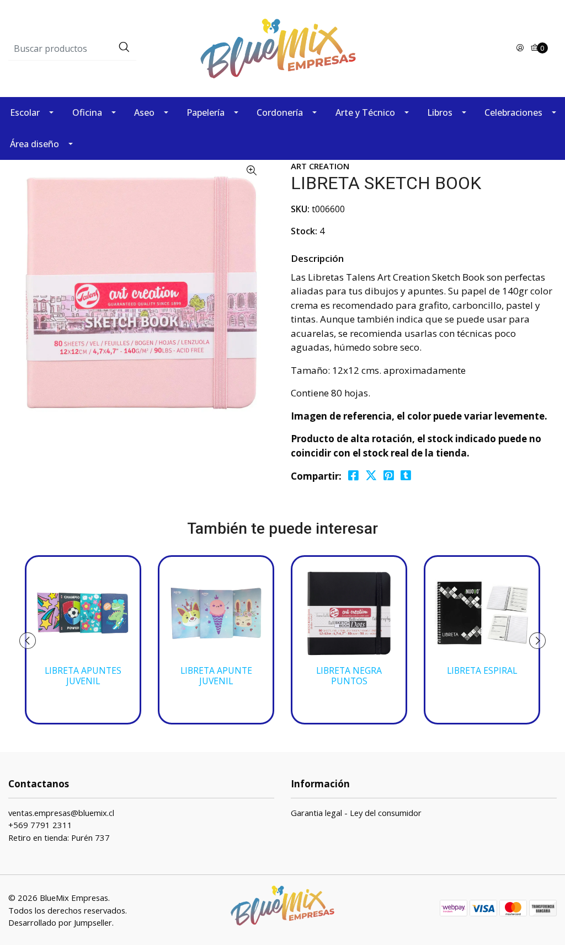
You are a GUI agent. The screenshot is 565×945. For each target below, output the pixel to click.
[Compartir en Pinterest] (388, 475)
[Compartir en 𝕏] (371, 475)
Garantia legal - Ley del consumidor (356, 812)
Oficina (87, 112)
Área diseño (34, 144)
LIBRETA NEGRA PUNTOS (349, 675)
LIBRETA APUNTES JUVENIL (83, 675)
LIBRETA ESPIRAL (482, 670)
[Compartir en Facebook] (353, 475)
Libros (439, 112)
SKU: (300, 209)
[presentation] (27, 640)
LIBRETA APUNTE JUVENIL (216, 675)
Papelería (205, 112)
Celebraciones (513, 112)
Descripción (317, 258)
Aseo (144, 112)
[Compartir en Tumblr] (406, 475)
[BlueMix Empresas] (282, 47)
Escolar (25, 112)
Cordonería (280, 112)
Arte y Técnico (365, 112)
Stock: (304, 231)
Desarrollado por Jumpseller (60, 922)
